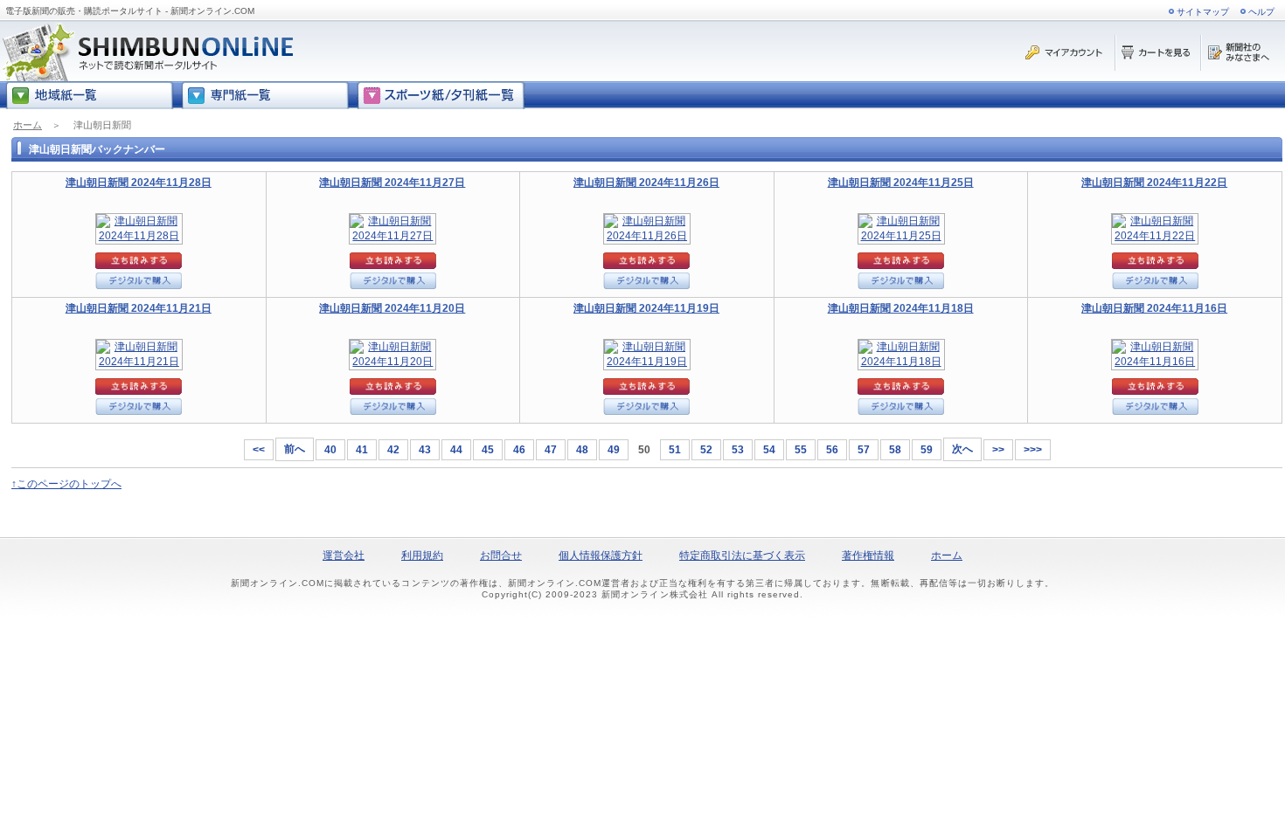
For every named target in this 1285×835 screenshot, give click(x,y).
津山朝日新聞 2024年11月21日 (139, 308)
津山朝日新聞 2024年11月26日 (646, 182)
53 (738, 450)
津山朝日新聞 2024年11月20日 (392, 308)
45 (488, 450)
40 (330, 450)
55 (801, 450)
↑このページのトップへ (66, 484)
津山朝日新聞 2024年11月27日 (392, 182)
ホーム (27, 125)
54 (769, 450)
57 (864, 450)
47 (551, 450)
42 (393, 450)
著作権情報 (868, 555)
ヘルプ (1261, 12)
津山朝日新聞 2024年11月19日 (646, 308)
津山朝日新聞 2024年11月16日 (1154, 308)
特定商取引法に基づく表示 (742, 555)
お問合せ (501, 555)
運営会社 (344, 555)
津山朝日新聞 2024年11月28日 (139, 182)
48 (582, 450)
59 (926, 450)
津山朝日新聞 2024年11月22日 (1154, 182)
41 (362, 450)
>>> (1033, 450)
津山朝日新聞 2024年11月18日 (901, 308)
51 (675, 450)
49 (614, 450)
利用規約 (422, 555)
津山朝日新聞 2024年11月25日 (901, 182)
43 (425, 450)
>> (998, 450)
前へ (294, 449)
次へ (962, 449)
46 (519, 450)
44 (456, 450)
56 (832, 450)
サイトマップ (1203, 12)
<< (259, 450)
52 (706, 450)
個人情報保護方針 (600, 555)
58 (895, 450)
